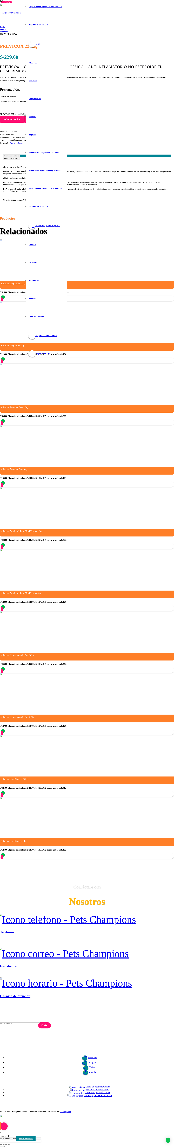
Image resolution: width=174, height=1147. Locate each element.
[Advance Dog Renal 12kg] (19, 276)
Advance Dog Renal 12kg (13, 283)
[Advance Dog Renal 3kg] (19, 338)
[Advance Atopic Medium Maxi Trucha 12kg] (19, 524)
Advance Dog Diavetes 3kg (13, 841)
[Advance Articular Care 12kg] (19, 400)
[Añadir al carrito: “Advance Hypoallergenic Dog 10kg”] (3, 669)
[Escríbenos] (87, 953)
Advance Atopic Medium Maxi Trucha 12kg (21, 531)
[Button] (2, 299)
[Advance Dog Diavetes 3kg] (19, 834)
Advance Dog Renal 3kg (12, 345)
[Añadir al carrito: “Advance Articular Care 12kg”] (3, 421)
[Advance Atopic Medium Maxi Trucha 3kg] (19, 586)
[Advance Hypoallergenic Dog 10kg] (19, 648)
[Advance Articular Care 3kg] (19, 462)
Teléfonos (7, 932)
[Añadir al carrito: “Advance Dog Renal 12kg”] (3, 297)
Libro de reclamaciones (97, 1086)
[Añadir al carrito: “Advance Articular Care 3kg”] (3, 483)
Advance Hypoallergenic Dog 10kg (17, 655)
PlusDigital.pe (65, 1111)
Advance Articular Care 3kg (14, 469)
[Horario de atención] (87, 983)
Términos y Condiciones (97, 1092)
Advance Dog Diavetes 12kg (14, 779)
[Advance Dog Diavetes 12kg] (19, 772)
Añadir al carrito (12, 119)
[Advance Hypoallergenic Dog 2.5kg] (19, 710)
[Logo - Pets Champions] (10, 13)
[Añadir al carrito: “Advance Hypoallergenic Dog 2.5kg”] (3, 731)
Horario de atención (15, 996)
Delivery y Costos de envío (98, 1095)
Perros (20, 143)
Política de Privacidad (97, 1089)
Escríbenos (8, 966)
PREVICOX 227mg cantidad (12, 114)
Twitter (92, 1067)
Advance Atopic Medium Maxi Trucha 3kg (21, 593)
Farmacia (13, 143)
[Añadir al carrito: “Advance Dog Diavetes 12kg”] (3, 793)
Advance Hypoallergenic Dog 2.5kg (17, 717)
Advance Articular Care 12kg (14, 407)
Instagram (92, 1062)
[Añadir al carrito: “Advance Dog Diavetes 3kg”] (3, 855)
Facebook (92, 1057)
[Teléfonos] (87, 919)
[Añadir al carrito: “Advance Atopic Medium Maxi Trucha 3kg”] (3, 607)
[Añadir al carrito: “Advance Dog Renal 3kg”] (3, 359)
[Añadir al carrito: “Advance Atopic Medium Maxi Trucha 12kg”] (3, 545)
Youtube (92, 1072)
